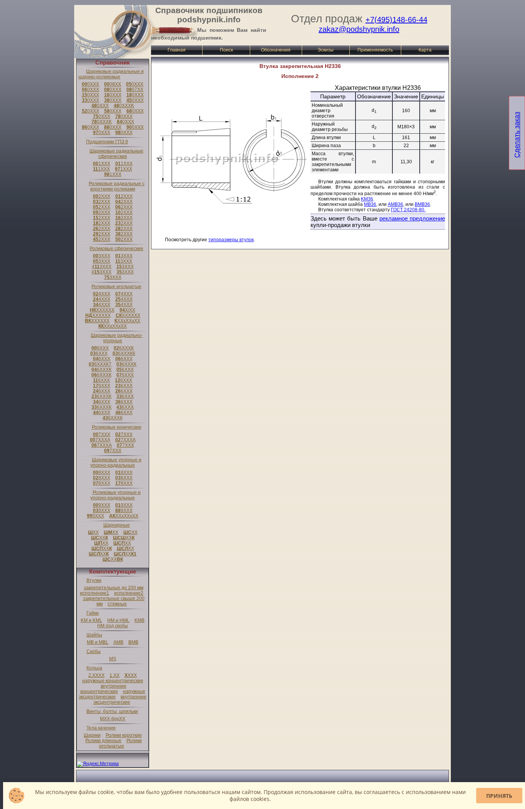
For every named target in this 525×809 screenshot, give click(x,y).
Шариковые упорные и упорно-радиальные (115, 462)
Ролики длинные (103, 740)
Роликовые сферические (116, 248)
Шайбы (94, 635)
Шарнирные (116, 525)
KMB (140, 620)
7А (100, 440)
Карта (425, 50)
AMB (118, 642)
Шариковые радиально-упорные (117, 338)
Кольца (94, 668)
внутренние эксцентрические (120, 699)
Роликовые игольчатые (116, 286)
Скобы (93, 651)
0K (124, 105)
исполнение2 (128, 593)
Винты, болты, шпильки (112, 711)
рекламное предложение (412, 218)
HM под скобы (112, 625)
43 (101, 266)
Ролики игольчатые (120, 743)
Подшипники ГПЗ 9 (107, 141)
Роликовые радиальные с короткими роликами (117, 186)
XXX (131, 675)
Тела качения (101, 728)
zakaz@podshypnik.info (359, 29)
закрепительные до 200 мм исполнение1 (111, 590)
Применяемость (375, 50)
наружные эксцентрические (112, 694)
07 (134, 89)
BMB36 (422, 204)
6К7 (100, 364)
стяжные (117, 604)
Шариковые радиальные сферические (116, 153)
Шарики (92, 735)
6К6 (124, 353)
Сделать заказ (517, 135)
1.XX (115, 675)
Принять (499, 795)
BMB (133, 642)
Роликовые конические (116, 427)
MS (112, 658)
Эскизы (325, 50)
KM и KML (91, 620)
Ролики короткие (124, 735)
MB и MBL (97, 642)
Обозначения (276, 50)
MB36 (370, 204)
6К (124, 348)
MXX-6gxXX (112, 718)
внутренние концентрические (103, 688)
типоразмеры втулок (231, 239)
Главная (177, 50)
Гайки (92, 613)
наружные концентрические (112, 680)
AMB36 (395, 204)
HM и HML (118, 620)
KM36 (367, 199)
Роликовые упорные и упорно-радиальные (115, 495)
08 (112, 84)
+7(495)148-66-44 (396, 19)
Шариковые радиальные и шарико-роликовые (111, 74)
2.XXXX (96, 675)
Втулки (93, 580)
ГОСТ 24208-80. (408, 209)
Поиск (226, 50)
